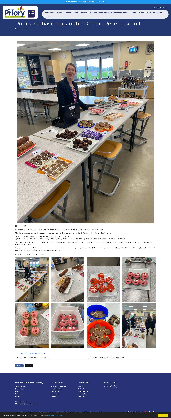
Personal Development (113, 12)
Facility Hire (157, 12)
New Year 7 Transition (58, 386)
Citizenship (41, 353)
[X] (110, 386)
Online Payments (84, 391)
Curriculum (98, 12)
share (20, 365)
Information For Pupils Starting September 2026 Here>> (85, 2)
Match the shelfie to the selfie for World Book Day (105, 357)
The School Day (56, 389)
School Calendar (145, 12)
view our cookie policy (54, 415)
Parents (60, 12)
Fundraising (33, 353)
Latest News (26, 29)
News (125, 12)
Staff (76, 12)
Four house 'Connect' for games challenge (33, 357)
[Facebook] (106, 386)
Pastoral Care (86, 12)
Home (17, 29)
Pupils (68, 12)
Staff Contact (82, 394)
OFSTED (81, 389)
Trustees (132, 12)
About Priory (49, 12)
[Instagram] (115, 386)
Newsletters (82, 386)
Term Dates (55, 394)
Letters (53, 396)
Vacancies (81, 396)
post (30, 365)
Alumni (47, 16)
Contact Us (157, 8)
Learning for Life (22, 353)
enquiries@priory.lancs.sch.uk (27, 404)
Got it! (163, 415)
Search (165, 8)
